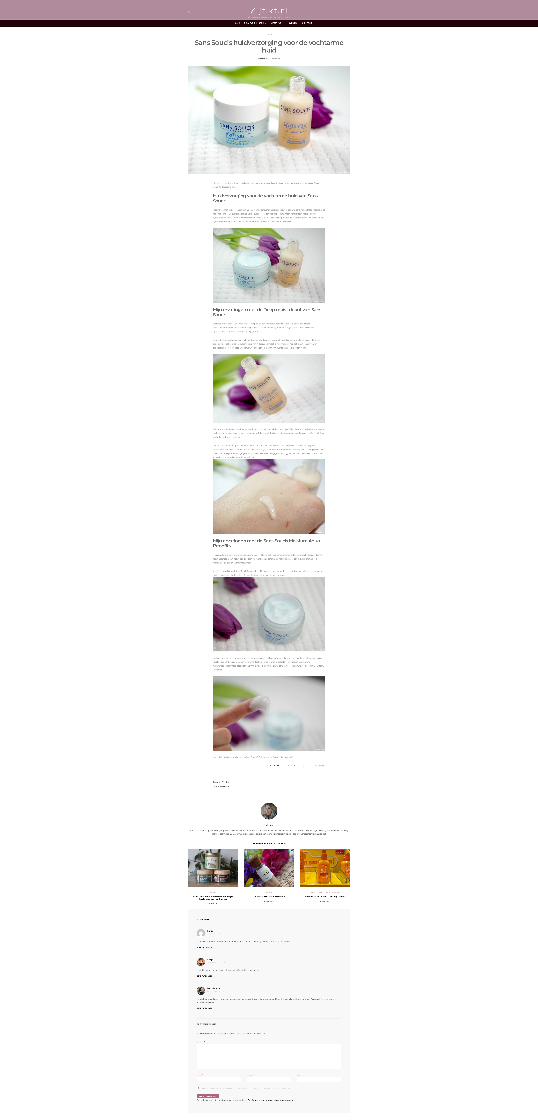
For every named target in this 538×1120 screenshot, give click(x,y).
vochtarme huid (248, 217)
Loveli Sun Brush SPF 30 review (269, 896)
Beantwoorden (204, 947)
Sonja (210, 959)
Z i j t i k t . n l (269, 10)
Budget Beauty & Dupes (329, 892)
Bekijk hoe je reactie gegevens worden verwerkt (271, 1100)
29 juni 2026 (269, 901)
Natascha (276, 58)
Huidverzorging (222, 787)
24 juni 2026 (325, 901)
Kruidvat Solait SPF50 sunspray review (325, 896)
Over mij (292, 23)
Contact (307, 23)
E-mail (250, 1075)
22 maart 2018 (263, 58)
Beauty (269, 34)
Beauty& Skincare (254, 23)
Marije (210, 931)
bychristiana (213, 988)
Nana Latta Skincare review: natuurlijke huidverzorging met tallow (213, 897)
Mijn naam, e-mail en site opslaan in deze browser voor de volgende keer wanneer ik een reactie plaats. (246, 1088)
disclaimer (320, 765)
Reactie (200, 1042)
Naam (200, 1075)
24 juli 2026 (213, 904)
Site (298, 1075)
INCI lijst (268, 657)
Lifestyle (276, 23)
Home (237, 23)
